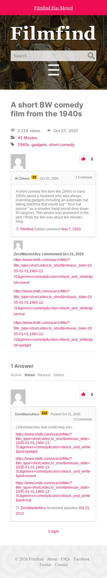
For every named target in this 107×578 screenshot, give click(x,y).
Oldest (59, 375)
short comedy (62, 144)
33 (34, 177)
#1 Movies (27, 137)
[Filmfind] (53, 36)
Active (16, 375)
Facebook (82, 559)
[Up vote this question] (83, 159)
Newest (44, 375)
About (52, 559)
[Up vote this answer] (83, 394)
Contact (61, 564)
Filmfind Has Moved (53, 7)
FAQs (65, 559)
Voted (29, 375)
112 (44, 413)
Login (53, 531)
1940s (23, 144)
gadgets (39, 144)
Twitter (45, 564)
